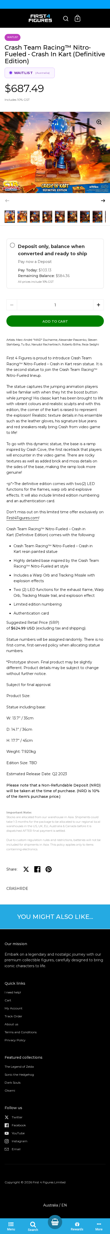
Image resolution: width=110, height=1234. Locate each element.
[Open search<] (66, 18)
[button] (103, 201)
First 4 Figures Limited (49, 1182)
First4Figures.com (22, 518)
